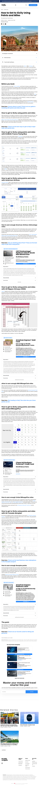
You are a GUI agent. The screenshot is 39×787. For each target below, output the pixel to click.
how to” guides (17, 86)
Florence (31, 66)
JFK (35, 94)
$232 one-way (30, 101)
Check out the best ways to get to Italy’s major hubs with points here (18, 127)
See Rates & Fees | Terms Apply (19, 379)
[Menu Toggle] (15, 5)
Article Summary (7, 57)
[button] (2, 24)
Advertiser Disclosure (4, 21)
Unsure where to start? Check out (18, 106)
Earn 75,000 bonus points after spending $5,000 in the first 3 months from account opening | (17, 1)
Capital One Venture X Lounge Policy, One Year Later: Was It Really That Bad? (9, 725)
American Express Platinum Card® (11, 574)
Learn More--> (34, 1)
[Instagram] (2, 763)
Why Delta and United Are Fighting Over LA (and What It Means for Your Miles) (9, 744)
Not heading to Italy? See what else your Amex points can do (19, 401)
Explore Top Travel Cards (19, 678)
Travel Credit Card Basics (8, 62)
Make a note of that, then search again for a (10, 119)
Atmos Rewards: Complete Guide (27, 724)
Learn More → (18, 473)
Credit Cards (6, 9)
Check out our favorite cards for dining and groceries (18, 632)
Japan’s (3, 291)
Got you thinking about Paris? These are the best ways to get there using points (19, 243)
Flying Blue (20, 136)
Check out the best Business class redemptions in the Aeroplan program (19, 560)
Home (2, 9)
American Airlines (5, 182)
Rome (25, 66)
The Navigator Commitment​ (7, 53)
